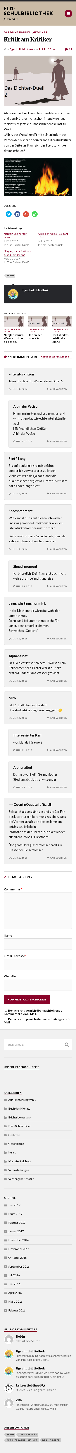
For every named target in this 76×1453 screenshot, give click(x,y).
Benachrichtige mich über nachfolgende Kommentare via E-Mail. (33, 1012)
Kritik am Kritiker (27, 39)
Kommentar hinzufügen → (56, 356)
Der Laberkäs (28, 1434)
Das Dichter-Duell (18, 32)
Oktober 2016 (17, 1257)
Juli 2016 (14, 1275)
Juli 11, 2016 (47, 49)
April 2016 (15, 1292)
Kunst (12, 1152)
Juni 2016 (14, 1284)
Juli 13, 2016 (24, 586)
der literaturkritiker (21, 1440)
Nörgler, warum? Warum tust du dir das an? (17, 253)
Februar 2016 (16, 1310)
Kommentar (13, 889)
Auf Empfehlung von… (22, 1099)
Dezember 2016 (18, 1240)
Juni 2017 (14, 1205)
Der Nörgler (51, 1440)
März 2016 (15, 1301)
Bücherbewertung (19, 1117)
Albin (10, 275)
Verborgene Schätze (21, 1179)
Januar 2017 (16, 1231)
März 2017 (15, 1213)
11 (70, 49)
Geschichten (16, 1143)
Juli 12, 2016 (19, 493)
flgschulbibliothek (21, 49)
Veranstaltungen (18, 1170)
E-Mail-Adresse (15, 955)
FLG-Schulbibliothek (28, 11)
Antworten (58, 389)
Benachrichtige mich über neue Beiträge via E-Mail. (37, 1020)
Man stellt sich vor (20, 1161)
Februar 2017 (16, 1222)
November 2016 (18, 1249)
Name (9, 935)
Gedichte (40, 32)
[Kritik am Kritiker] (38, 81)
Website (10, 976)
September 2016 (19, 1266)
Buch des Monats (19, 1108)
